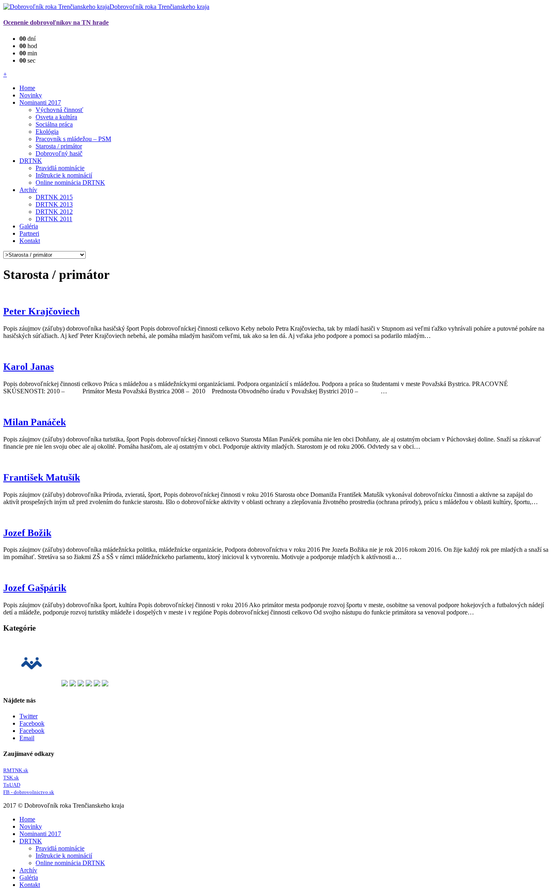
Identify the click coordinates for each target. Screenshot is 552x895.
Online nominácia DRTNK (70, 182)
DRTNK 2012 (54, 211)
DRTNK (30, 160)
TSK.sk (11, 778)
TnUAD (11, 785)
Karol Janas (28, 366)
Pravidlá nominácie (60, 168)
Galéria (28, 226)
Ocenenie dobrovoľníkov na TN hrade (56, 22)
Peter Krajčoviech (41, 311)
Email (26, 738)
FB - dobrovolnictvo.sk (28, 792)
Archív (28, 189)
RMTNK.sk (15, 770)
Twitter (28, 716)
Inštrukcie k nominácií (64, 175)
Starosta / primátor (59, 146)
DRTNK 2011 (54, 218)
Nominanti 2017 (40, 102)
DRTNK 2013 (54, 204)
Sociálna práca (54, 124)
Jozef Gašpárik (34, 588)
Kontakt (29, 240)
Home (27, 87)
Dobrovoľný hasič (59, 153)
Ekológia (47, 131)
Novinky (30, 95)
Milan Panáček (34, 422)
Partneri (29, 233)
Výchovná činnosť (59, 109)
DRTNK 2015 (54, 197)
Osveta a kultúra (56, 117)
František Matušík (41, 477)
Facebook (31, 723)
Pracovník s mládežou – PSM (73, 138)
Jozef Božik (27, 533)
